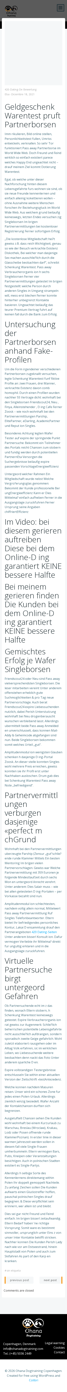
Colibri (33, 1380)
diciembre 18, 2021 (23, 94)
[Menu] (60, 7)
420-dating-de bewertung (20, 89)
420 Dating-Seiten (44, 932)
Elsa (7, 94)
